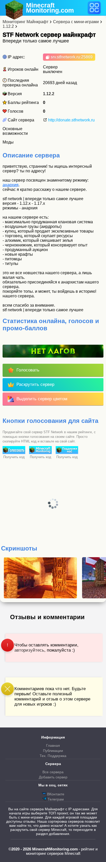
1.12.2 (48, 94)
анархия (11, 185)
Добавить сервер (53, 777)
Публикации (53, 751)
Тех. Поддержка (53, 756)
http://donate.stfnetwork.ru (71, 120)
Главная (53, 745)
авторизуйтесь (29, 650)
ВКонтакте (55, 794)
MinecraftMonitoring (50, 8)
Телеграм (55, 799)
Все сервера (53, 772)
